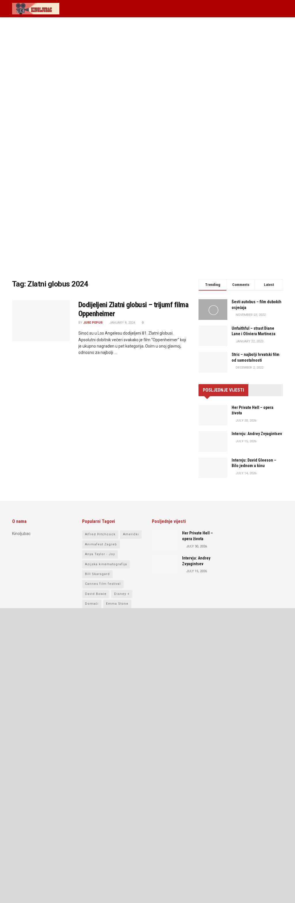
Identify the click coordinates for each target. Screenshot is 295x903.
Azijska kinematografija (106, 564)
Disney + (122, 594)
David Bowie (96, 594)
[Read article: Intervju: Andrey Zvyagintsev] (212, 441)
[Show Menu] (280, 8)
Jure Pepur (93, 323)
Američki (131, 534)
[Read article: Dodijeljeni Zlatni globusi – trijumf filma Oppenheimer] (41, 321)
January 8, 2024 (121, 323)
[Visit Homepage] (35, 8)
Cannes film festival (103, 584)
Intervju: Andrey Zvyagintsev (257, 433)
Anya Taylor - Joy (100, 554)
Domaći (92, 604)
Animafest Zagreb (101, 544)
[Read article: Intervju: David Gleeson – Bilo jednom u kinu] (212, 468)
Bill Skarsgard (97, 574)
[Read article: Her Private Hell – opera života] (212, 415)
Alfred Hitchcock (100, 534)
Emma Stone (117, 604)
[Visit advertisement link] (147, 152)
